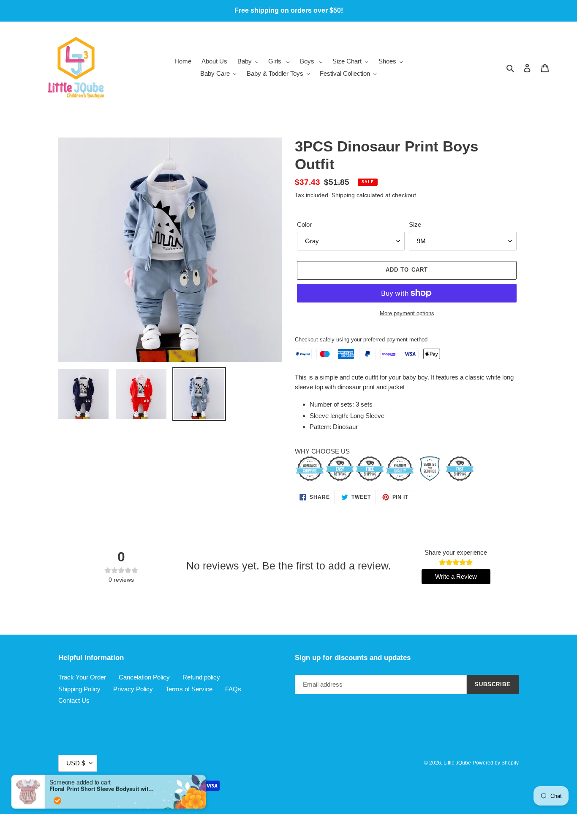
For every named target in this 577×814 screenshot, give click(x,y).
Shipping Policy (79, 689)
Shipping (343, 195)
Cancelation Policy (144, 677)
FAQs (233, 689)
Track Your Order (82, 677)
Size (415, 224)
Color (304, 224)
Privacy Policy (133, 689)
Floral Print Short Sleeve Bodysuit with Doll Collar (102, 763)
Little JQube (457, 763)
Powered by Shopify (496, 763)
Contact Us (74, 700)
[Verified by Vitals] (57, 775)
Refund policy (201, 677)
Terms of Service (189, 689)
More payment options (407, 313)
